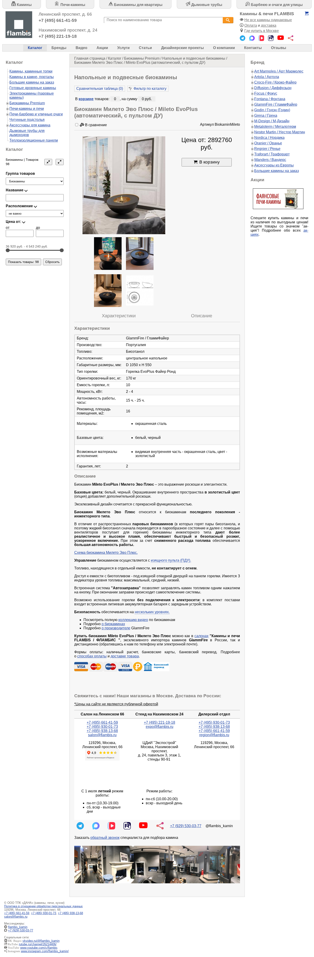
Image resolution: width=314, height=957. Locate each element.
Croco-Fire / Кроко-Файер (275, 82)
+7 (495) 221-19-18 (58, 36)
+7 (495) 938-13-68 (102, 731)
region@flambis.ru (214, 735)
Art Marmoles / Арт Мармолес (278, 71)
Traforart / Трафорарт (272, 154)
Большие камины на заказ (31, 82)
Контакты (253, 48)
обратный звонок (105, 838)
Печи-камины (72, 5)
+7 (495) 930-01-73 (102, 727)
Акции (102, 48)
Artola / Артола (266, 77)
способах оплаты (92, 656)
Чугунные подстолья (27, 120)
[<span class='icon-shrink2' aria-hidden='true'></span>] (48, 162)
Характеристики (119, 315)
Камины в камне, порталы (31, 77)
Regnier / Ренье (267, 149)
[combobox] (163, 20)
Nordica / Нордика (269, 138)
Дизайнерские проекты (182, 48)
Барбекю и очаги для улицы (276, 5)
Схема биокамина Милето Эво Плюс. (106, 552)
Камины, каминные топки (30, 71)
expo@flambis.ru (159, 727)
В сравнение (95, 125)
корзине (86, 99)
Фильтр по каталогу (150, 88)
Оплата (250, 25)
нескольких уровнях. (152, 612)
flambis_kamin (17, 927)
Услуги (123, 48)
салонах (201, 636)
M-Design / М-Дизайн (271, 121)
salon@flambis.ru (102, 735)
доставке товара (125, 656)
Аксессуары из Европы (274, 165)
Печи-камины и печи (26, 109)
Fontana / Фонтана (269, 99)
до (38, 228)
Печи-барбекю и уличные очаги (36, 114)
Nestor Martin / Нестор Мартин (279, 132)
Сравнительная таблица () (99, 88)
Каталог (35, 48)
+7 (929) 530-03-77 (185, 826)
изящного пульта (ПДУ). (171, 560)
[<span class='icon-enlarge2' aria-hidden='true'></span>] (59, 162)
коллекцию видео (133, 620)
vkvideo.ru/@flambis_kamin (41, 940)
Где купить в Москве (261, 31)
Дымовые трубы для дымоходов (27, 133)
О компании (224, 48)
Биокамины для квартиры (138, 5)
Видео (81, 48)
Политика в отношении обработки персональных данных (43, 906)
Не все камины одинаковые (268, 20)
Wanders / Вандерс (270, 160)
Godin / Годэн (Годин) (272, 110)
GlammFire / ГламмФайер (275, 104)
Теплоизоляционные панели (33, 140)
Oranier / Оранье (268, 143)
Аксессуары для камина (29, 125)
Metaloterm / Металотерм (275, 126)
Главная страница (89, 58)
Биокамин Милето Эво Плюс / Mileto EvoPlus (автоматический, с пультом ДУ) (139, 62)
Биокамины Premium (142, 58)
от (7, 228)
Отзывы (278, 48)
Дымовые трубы (206, 5)
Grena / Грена (265, 115)
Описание (201, 315)
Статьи (145, 48)
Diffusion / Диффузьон (272, 88)
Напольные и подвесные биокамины (193, 58)
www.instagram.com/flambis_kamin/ (45, 951)
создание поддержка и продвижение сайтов (302, 930)
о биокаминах (113, 624)
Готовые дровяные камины (32, 88)
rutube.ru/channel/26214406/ (38, 944)
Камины (24, 5)
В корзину (209, 162)
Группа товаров (20, 173)
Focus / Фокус (265, 93)
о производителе (116, 628)
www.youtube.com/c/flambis (38, 947)
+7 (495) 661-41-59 (58, 20)
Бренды (58, 48)
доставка (268, 25)
